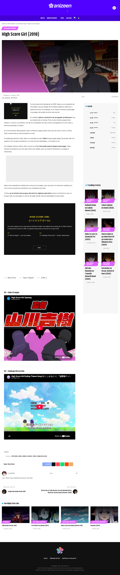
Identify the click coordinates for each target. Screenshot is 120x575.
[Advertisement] (39, 169)
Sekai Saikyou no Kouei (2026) (108, 207)
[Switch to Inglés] (75, 18)
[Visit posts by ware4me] (4, 473)
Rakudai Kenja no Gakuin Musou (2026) (90, 208)
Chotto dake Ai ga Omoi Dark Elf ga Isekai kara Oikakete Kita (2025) (108, 239)
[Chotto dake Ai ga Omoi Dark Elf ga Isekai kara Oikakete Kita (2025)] (108, 224)
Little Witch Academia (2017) (40, 525)
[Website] (55, 473)
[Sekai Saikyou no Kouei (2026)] (108, 196)
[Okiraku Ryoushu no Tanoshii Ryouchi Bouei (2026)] (91, 259)
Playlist (6, 522)
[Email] (101, 96)
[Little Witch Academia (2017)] (45, 514)
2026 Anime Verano (90, 200)
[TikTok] (62, 11)
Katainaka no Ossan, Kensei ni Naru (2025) (108, 271)
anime (19, 456)
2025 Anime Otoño (90, 229)
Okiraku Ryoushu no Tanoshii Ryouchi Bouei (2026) (90, 274)
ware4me (12, 473)
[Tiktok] (99, 138)
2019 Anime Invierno (69, 522)
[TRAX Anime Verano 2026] (16, 514)
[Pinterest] (60, 11)
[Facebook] (53, 11)
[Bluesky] (66, 11)
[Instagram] (58, 11)
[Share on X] (89, 96)
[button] (3, 7)
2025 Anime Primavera (106, 229)
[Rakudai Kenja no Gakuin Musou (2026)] (91, 196)
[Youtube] (99, 133)
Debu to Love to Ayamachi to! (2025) (91, 237)
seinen (34, 456)
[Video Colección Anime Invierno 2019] (75, 514)
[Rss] (67, 11)
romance (29, 456)
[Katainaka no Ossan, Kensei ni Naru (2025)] (108, 259)
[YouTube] (56, 11)
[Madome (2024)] (104, 514)
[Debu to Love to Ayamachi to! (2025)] (91, 224)
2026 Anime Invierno (90, 264)
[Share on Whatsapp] (95, 96)
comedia (24, 456)
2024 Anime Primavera (99, 522)
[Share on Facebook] (86, 96)
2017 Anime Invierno (39, 522)
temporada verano (42, 456)
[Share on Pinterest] (92, 96)
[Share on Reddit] (98, 96)
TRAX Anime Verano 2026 (9, 525)
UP (68, 566)
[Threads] (64, 11)
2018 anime (14, 456)
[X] (54, 11)
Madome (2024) (95, 525)
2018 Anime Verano (10, 28)
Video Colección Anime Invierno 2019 (71, 525)
